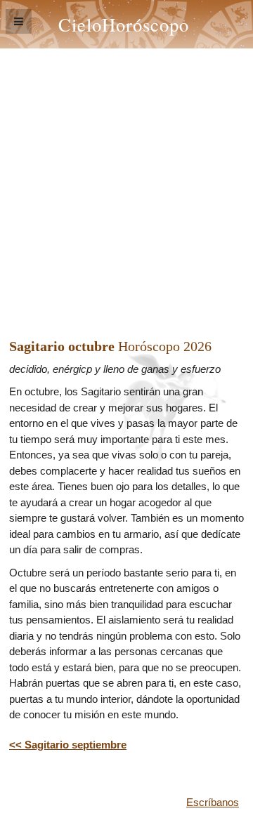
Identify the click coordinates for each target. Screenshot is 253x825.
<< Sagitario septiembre (67, 745)
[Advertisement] (126, 181)
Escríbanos (212, 802)
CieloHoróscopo (123, 24)
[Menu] (19, 21)
